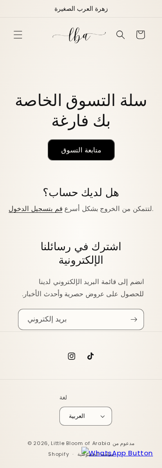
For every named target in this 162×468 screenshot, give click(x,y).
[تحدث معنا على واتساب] (117, 453)
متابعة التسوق (81, 150)
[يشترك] (134, 319)
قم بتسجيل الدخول (35, 208)
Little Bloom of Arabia (80, 443)
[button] (18, 35)
